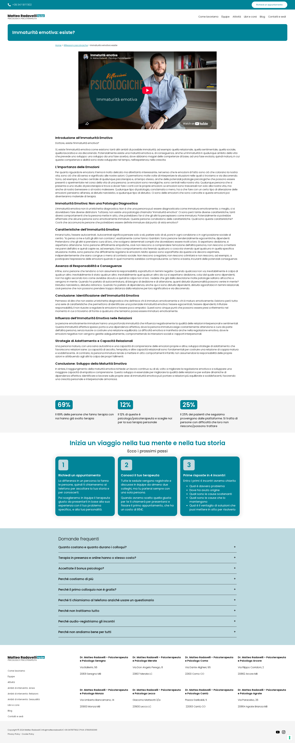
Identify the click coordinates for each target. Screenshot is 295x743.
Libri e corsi (250, 16)
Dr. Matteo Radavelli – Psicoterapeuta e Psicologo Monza (104, 691)
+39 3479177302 (71, 730)
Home (58, 45)
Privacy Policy (14, 734)
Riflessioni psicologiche (76, 45)
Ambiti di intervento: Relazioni (23, 693)
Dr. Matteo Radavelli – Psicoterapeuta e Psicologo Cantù (209, 691)
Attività (237, 16)
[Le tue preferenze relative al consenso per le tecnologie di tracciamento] (290, 738)
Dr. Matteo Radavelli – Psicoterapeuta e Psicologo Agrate (262, 691)
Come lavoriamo (208, 16)
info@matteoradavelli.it (52, 730)
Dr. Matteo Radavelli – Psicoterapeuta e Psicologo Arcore (262, 659)
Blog (262, 16)
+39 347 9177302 (22, 4)
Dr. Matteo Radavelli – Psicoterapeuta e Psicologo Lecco (157, 691)
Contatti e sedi (277, 16)
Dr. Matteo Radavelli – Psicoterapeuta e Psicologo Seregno (104, 659)
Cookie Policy (28, 734)
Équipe (226, 16)
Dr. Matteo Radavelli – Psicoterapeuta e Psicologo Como (209, 659)
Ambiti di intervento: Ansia (21, 688)
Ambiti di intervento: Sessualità (24, 699)
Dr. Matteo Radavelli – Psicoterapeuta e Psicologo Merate (157, 659)
